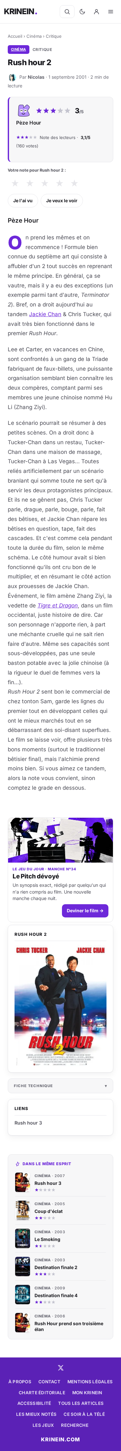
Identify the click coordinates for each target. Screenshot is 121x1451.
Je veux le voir (61, 200)
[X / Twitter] (60, 1368)
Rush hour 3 (28, 1123)
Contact (49, 1381)
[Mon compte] (96, 11)
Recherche (74, 1425)
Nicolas (36, 77)
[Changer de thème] (82, 11)
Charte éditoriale (42, 1392)
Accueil (15, 36)
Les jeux (43, 1425)
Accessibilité (34, 1403)
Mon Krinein (87, 1392)
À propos (19, 1381)
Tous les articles (81, 1403)
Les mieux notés (36, 1414)
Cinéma (34, 36)
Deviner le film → (85, 910)
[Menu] (110, 11)
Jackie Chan (45, 314)
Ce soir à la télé (84, 1414)
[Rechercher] (67, 11)
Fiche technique (33, 1086)
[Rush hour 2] (60, 1005)
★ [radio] (15, 183)
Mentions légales (90, 1381)
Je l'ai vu (23, 200)
